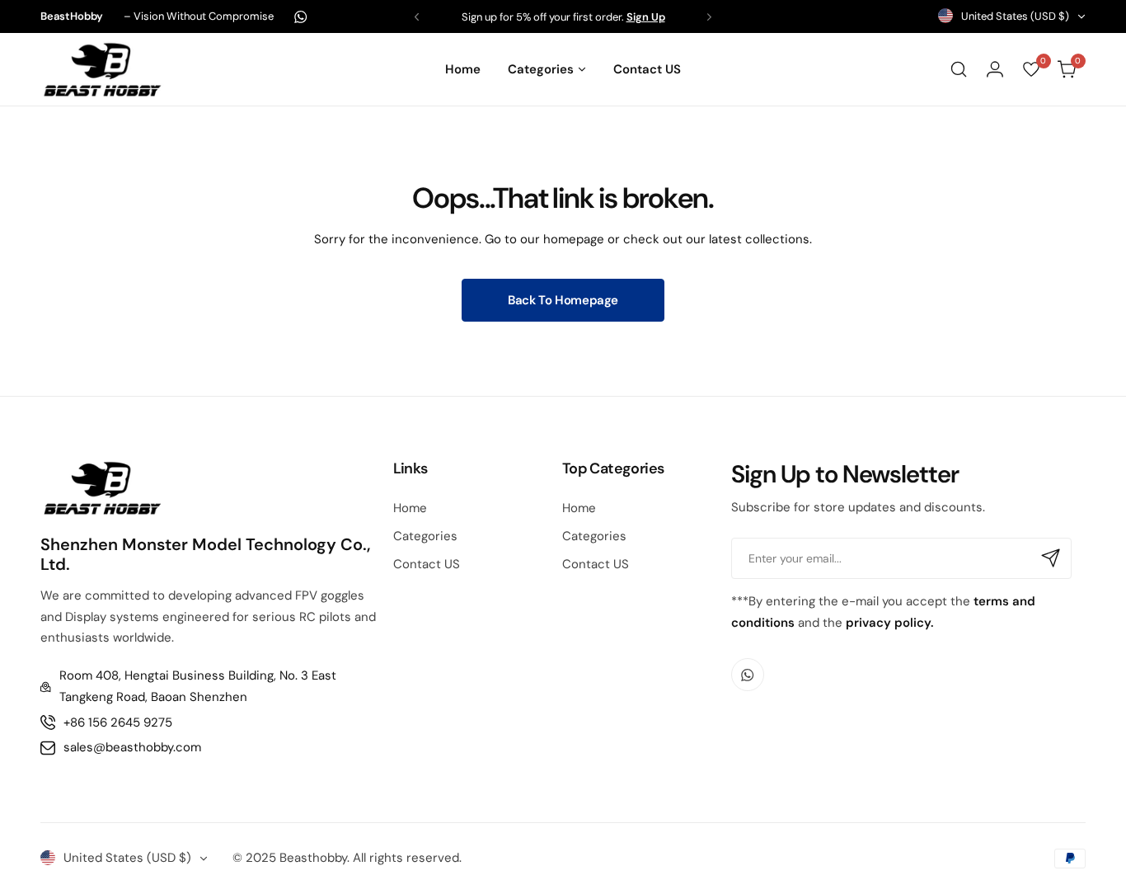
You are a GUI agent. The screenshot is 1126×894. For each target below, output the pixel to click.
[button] (417, 17)
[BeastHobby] (102, 68)
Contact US (426, 564)
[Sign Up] (1051, 558)
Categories (425, 536)
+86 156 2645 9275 (117, 722)
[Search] (959, 69)
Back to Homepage (563, 300)
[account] (995, 69)
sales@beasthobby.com (132, 747)
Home (410, 508)
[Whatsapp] (300, 17)
